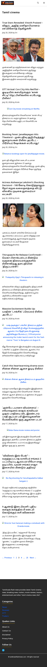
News (4, 607)
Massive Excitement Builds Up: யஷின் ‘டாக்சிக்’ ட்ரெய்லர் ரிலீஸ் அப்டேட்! (22, 312)
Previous (7, 558)
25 (27, 558)
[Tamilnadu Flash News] (7, 3)
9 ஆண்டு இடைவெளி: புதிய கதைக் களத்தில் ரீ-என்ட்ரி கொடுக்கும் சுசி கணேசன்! (19, 510)
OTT (4, 613)
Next (33, 558)
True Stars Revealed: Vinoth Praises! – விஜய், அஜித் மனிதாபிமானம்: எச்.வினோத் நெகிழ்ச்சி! (22, 26)
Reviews (5, 610)
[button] (38, 3)
